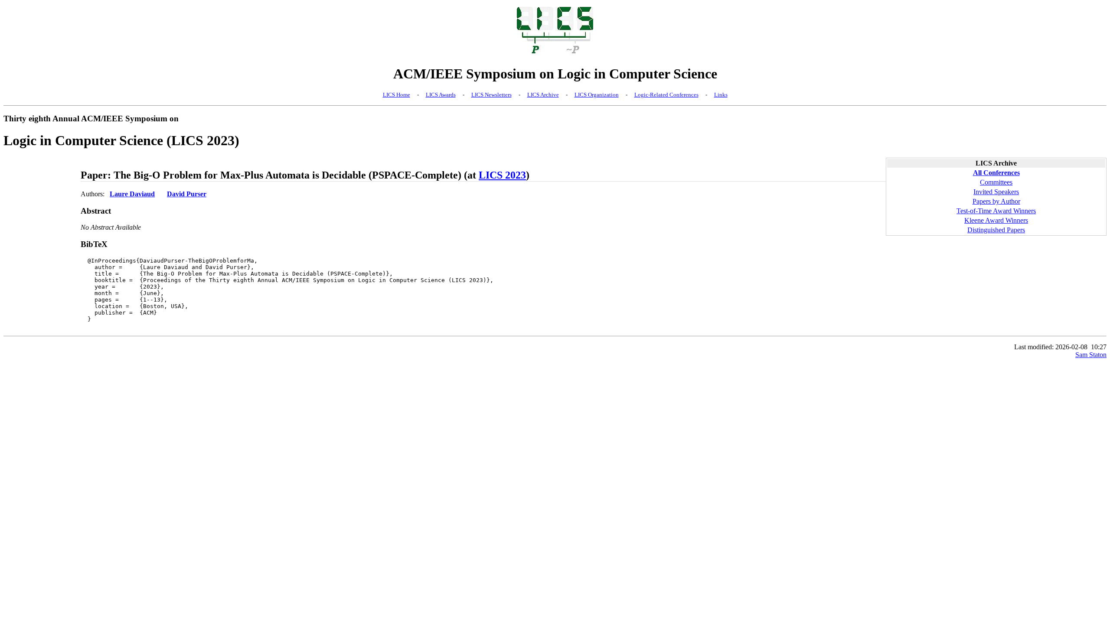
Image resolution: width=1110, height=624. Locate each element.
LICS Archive (543, 94)
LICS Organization (597, 94)
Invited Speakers (996, 191)
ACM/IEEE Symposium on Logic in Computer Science (555, 73)
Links (721, 94)
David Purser (186, 194)
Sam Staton (1091, 354)
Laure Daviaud (132, 194)
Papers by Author (996, 201)
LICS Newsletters (491, 94)
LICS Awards (441, 94)
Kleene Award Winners (996, 220)
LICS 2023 (502, 175)
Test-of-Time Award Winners (996, 210)
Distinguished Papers (996, 230)
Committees (996, 182)
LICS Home (396, 94)
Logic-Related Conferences (666, 94)
